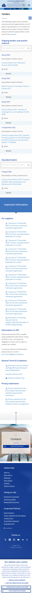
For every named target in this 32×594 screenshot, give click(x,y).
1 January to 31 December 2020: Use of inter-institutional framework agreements (16, 303)
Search (23, 5)
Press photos (8, 480)
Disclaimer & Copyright (11, 497)
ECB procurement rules (16, 378)
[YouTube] (18, 540)
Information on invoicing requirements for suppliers (15, 320)
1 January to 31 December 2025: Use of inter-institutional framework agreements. (16, 226)
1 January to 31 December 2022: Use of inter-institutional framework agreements (16, 286)
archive (13, 34)
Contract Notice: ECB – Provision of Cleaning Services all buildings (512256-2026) (15, 112)
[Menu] (29, 5)
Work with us (8, 475)
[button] (29, 2)
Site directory (9, 528)
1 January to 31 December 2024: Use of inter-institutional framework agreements (16, 251)
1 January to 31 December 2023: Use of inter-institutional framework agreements (16, 269)
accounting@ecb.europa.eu (14, 354)
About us (7, 472)
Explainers (7, 478)
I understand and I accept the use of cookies (17, 587)
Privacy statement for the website (15, 516)
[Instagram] (14, 540)
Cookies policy (8, 518)
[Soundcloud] (23, 540)
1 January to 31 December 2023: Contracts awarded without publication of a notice (17, 260)
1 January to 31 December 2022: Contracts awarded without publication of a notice (17, 277)
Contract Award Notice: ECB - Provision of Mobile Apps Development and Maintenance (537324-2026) (15, 182)
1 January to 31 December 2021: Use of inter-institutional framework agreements (16, 294)
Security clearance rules (13, 374)
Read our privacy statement (17, 580)
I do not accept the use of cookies (17, 590)
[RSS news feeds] (27, 540)
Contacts (7, 483)
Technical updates (10, 499)
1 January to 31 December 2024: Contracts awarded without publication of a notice (17, 243)
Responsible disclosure (11, 502)
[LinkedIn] (10, 540)
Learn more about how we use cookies (17, 583)
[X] (5, 540)
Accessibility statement (11, 521)
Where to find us (9, 486)
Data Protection (9, 513)
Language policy (9, 524)
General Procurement (17, 446)
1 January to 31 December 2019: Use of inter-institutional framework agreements (16, 311)
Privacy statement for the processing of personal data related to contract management (17, 402)
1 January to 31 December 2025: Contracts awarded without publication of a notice (17, 234)
